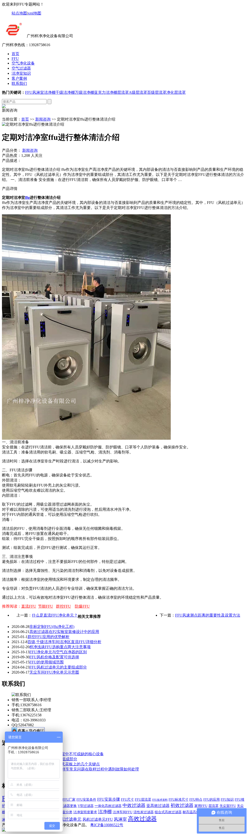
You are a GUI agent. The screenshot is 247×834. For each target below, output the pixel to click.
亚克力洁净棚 (105, 92)
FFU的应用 (211, 799)
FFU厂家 (68, 799)
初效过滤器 (182, 805)
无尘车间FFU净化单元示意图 (54, 672)
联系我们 (19, 83)
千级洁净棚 (65, 92)
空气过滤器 (21, 68)
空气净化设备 (23, 63)
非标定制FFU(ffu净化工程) (51, 627)
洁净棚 (49, 92)
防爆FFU (82, 606)
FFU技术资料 (160, 799)
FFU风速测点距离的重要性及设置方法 (207, 615)
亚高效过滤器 (158, 806)
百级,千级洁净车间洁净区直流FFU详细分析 (64, 642)
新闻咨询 (43, 119)
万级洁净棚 (84, 92)
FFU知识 (227, 799)
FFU (15, 59)
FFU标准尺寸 (178, 799)
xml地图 (34, 13)
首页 (15, 54)
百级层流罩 (156, 92)
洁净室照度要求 (85, 812)
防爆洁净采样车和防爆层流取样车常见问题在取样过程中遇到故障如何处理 (75, 769)
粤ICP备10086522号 (106, 825)
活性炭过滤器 (143, 812)
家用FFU (200, 806)
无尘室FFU (228, 806)
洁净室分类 (63, 812)
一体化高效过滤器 (108, 806)
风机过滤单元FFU (97, 819)
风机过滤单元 (68, 819)
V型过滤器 (86, 806)
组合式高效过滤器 (168, 812)
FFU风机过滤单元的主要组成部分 (58, 667)
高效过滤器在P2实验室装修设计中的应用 (64, 632)
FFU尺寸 (127, 799)
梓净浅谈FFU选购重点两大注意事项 (60, 647)
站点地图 (19, 13)
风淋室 (38, 92)
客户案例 (19, 78)
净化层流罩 (176, 92)
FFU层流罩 (143, 799)
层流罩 (123, 92)
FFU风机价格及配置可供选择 (54, 657)
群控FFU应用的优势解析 (48, 637)
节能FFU (45, 606)
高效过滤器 (142, 818)
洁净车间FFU (122, 812)
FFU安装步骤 (108, 799)
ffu (27, 197)
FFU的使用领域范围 (46, 662)
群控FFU (63, 606)
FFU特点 (195, 799)
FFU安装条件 (86, 799)
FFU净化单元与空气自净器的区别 (58, 652)
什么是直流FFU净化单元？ (55, 615)
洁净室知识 (21, 73)
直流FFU (28, 606)
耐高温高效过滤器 (196, 812)
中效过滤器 (134, 805)
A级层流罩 (138, 92)
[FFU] (14, 36)
